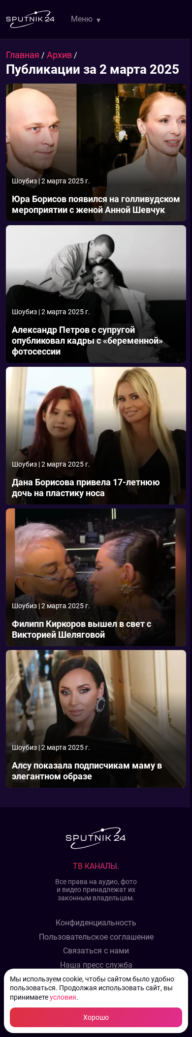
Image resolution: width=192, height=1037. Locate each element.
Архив (60, 55)
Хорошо (96, 1017)
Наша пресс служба (96, 965)
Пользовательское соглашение (96, 937)
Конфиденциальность (96, 922)
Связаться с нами (96, 951)
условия (63, 997)
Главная (23, 55)
